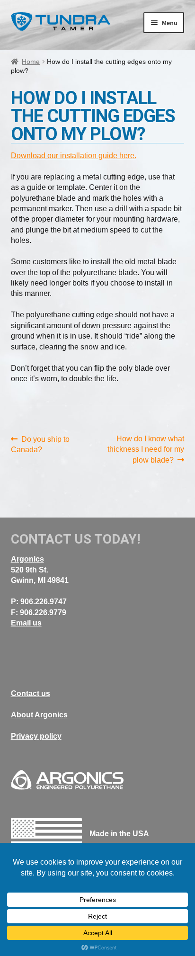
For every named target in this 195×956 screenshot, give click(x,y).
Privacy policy (36, 736)
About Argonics (39, 715)
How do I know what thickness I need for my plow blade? (145, 449)
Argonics (27, 559)
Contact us (30, 693)
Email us (26, 623)
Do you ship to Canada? (40, 444)
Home (31, 61)
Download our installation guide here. (73, 156)
